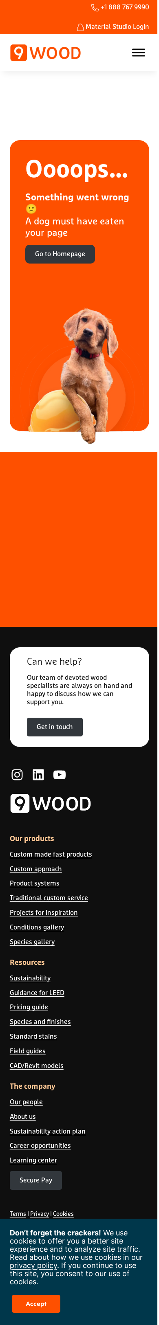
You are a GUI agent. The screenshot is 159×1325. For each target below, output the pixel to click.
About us (23, 1116)
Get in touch (55, 727)
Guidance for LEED (37, 993)
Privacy (39, 1213)
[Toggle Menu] (138, 53)
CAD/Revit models (37, 1065)
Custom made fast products (51, 854)
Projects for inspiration (44, 912)
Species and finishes (40, 1021)
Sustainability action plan (48, 1131)
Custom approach (36, 869)
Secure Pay (36, 1180)
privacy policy (33, 1265)
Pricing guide (29, 1007)
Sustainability (30, 978)
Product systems (35, 883)
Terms (18, 1213)
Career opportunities (40, 1145)
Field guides (28, 1051)
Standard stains (33, 1036)
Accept (36, 1303)
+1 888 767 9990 (124, 7)
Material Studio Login (116, 26)
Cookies (63, 1213)
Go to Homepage (60, 254)
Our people (26, 1102)
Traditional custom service (49, 898)
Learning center (33, 1160)
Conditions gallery (37, 927)
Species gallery (32, 942)
